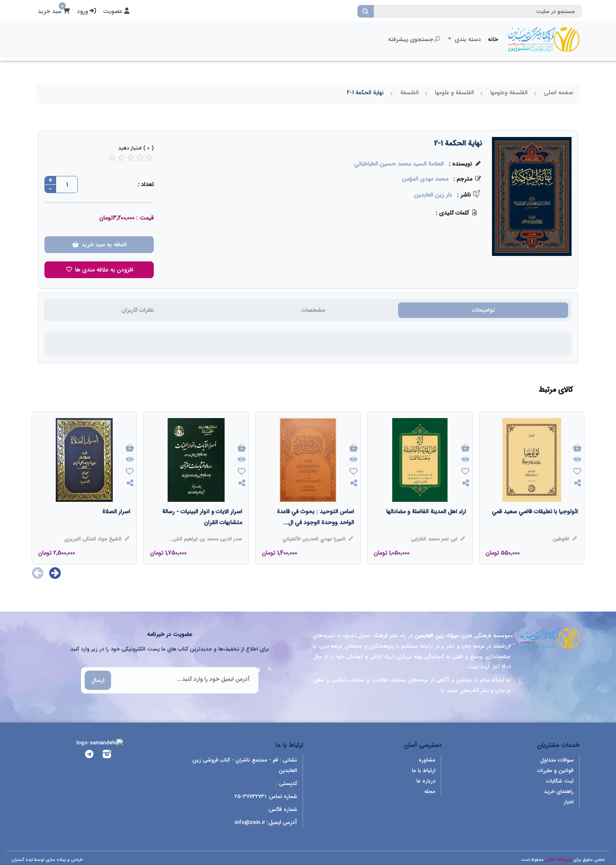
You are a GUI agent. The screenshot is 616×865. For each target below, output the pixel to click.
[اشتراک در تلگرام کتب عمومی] (89, 755)
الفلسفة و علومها (454, 92)
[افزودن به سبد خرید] (577, 448)
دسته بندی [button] (467, 39)
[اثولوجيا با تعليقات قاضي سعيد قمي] (535, 528)
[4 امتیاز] (140, 157)
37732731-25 (250, 796)
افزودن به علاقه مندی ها (103, 269)
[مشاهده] (577, 460)
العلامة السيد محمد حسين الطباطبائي (399, 163)
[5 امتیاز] (149, 157)
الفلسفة (409, 92)
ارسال (97, 680)
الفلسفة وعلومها (509, 92)
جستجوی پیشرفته (410, 39)
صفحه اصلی (558, 92)
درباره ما (426, 781)
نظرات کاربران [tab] (138, 310)
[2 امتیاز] (121, 157)
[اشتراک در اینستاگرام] (107, 755)
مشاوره (427, 760)
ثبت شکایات (560, 781)
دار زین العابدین (433, 194)
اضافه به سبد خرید (103, 244)
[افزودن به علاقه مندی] (577, 472)
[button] (55, 573)
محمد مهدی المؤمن (425, 178)
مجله (429, 791)
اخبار (569, 802)
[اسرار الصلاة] (116, 528)
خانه (493, 39)
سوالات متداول (557, 760)
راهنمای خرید (559, 791)
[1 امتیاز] (112, 157)
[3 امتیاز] (130, 157)
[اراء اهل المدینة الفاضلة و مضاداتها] (426, 528)
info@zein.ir (250, 822)
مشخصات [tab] (313, 310)
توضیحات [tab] (483, 310)
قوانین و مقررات (555, 770)
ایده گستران (22, 860)
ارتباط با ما (423, 770)
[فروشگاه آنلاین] (544, 39)
